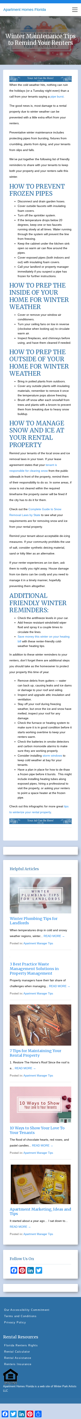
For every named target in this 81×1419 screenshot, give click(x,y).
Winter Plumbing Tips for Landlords (34, 921)
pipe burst (57, 96)
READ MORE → (54, 936)
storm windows (52, 755)
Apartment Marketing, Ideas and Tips (40, 1211)
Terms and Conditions (20, 1316)
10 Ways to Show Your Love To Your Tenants (37, 1130)
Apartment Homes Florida (24, 10)
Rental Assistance (17, 1357)
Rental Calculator (17, 1351)
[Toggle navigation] (75, 9)
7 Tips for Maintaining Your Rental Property (35, 1053)
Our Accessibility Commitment (26, 1309)
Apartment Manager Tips (38, 943)
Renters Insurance (18, 1364)
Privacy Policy (15, 1322)
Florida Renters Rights (21, 1345)
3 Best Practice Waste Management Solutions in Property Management (34, 968)
